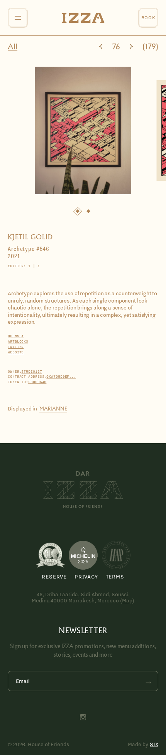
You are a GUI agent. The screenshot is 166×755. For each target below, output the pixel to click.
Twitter (16, 347)
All (12, 47)
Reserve (54, 576)
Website (16, 352)
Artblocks (18, 341)
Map (127, 600)
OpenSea (16, 336)
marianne (53, 408)
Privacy (86, 576)
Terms (115, 576)
